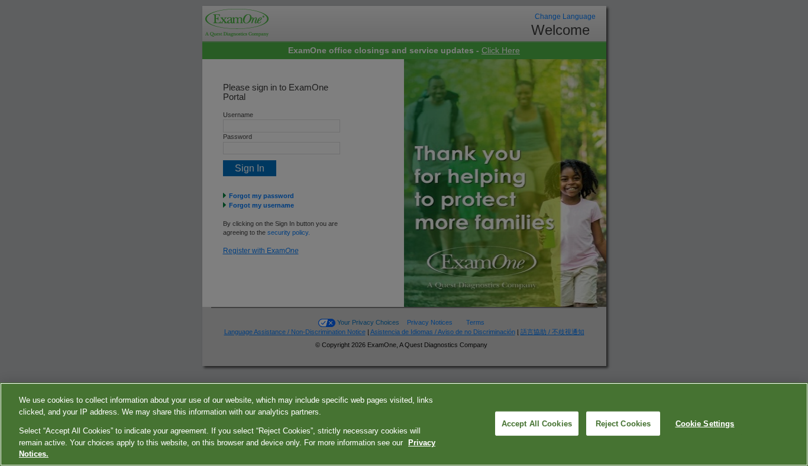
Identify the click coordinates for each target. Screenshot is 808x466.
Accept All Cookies (537, 423)
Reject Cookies (623, 423)
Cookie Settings (705, 423)
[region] (404, 424)
